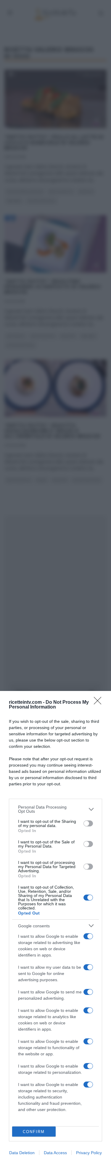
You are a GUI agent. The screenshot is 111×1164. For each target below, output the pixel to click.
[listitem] (55, 809)
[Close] (99, 702)
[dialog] (55, 927)
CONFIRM (34, 1131)
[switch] (88, 823)
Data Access (55, 1152)
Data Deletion (22, 1152)
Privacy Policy (89, 1152)
